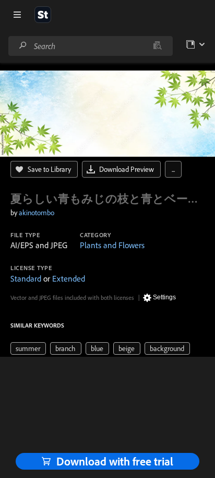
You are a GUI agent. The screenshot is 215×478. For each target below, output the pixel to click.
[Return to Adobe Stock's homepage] (42, 14)
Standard (25, 278)
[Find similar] (157, 46)
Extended (68, 278)
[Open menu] (17, 14)
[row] (28, 348)
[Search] (23, 45)
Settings (164, 297)
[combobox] (90, 46)
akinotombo (36, 212)
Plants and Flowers (112, 245)
